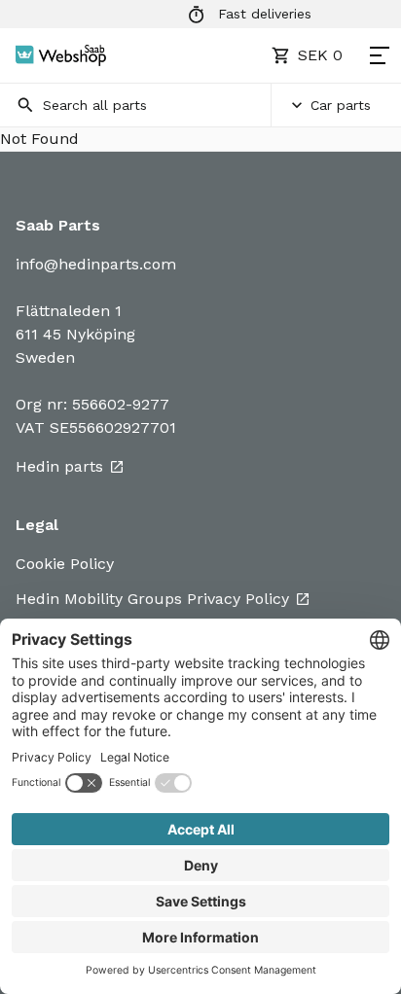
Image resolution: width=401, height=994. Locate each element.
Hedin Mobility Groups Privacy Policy (152, 598)
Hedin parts (59, 466)
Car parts (340, 105)
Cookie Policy (65, 563)
